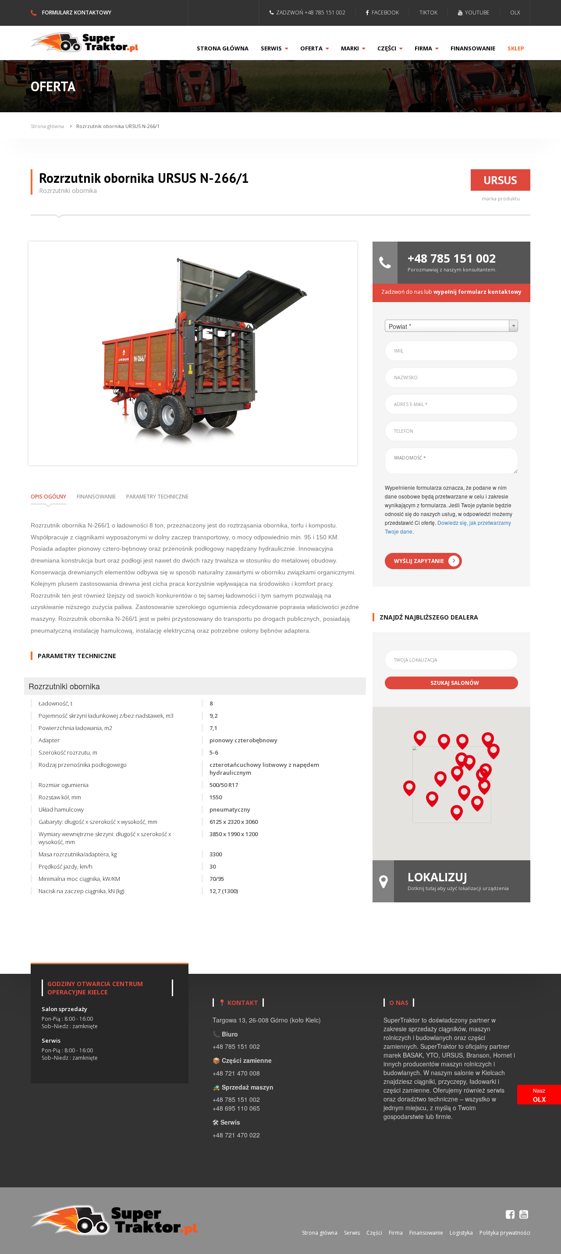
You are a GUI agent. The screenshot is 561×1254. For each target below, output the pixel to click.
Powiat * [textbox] (400, 326)
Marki (350, 48)
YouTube (476, 12)
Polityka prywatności (504, 1232)
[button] (462, 742)
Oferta (312, 48)
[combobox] (451, 326)
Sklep (516, 48)
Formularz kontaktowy (76, 12)
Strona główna (223, 48)
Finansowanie (473, 48)
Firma (424, 48)
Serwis (272, 48)
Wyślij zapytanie (419, 561)
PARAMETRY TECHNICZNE (157, 496)
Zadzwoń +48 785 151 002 (309, 12)
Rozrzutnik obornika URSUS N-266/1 (118, 126)
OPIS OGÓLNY (48, 496)
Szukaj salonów (454, 683)
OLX (515, 12)
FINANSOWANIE (96, 496)
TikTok (428, 12)
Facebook (384, 12)
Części (387, 48)
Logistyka (461, 1232)
